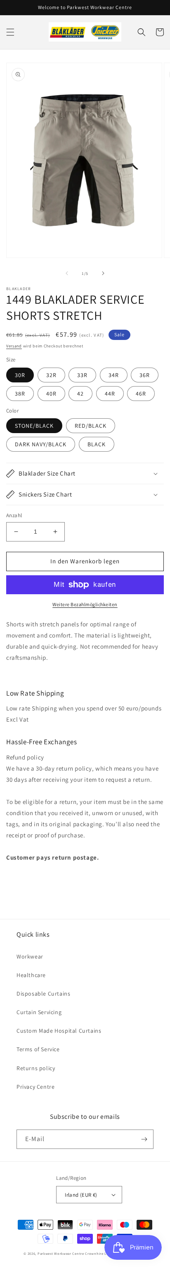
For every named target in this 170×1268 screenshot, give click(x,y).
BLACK (96, 444)
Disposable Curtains (43, 993)
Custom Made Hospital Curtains (59, 1030)
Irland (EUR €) (81, 1194)
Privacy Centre (35, 1086)
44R (110, 393)
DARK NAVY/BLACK (40, 444)
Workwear (30, 956)
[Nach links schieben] (67, 273)
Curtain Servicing (39, 1012)
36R (144, 375)
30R (20, 375)
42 (80, 393)
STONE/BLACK (34, 425)
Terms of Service (38, 1049)
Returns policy (36, 1068)
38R (20, 393)
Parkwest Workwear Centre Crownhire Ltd (74, 1253)
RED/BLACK (90, 425)
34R (114, 375)
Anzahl (14, 515)
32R (51, 375)
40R (51, 393)
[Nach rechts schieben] (103, 273)
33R (82, 375)
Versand (14, 346)
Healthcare (31, 975)
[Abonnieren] (144, 1139)
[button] (10, 32)
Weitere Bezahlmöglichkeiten (85, 604)
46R (141, 393)
